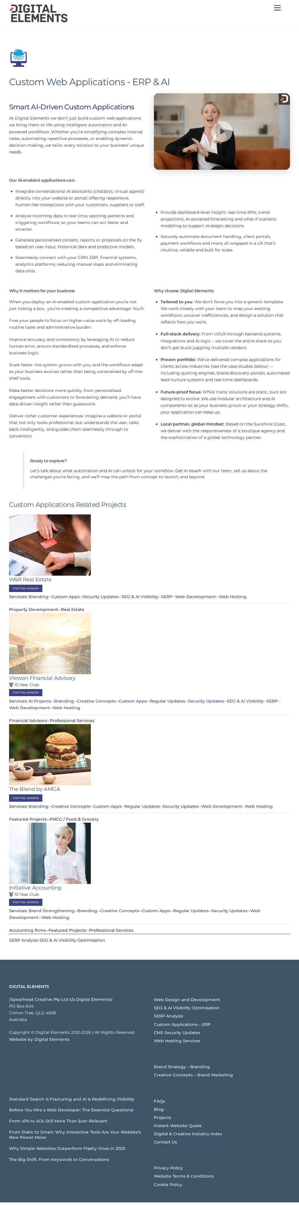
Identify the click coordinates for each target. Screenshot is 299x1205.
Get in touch (188, 470)
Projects (162, 1117)
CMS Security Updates (177, 1032)
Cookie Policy (168, 1184)
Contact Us (165, 1142)
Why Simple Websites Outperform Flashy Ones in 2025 (67, 1148)
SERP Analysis (23, 940)
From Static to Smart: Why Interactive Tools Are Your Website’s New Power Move (75, 1134)
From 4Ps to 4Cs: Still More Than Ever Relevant (58, 1121)
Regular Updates (167, 701)
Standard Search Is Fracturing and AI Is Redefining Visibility (71, 1099)
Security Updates (101, 596)
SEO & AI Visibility (139, 596)
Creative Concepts (96, 701)
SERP (166, 596)
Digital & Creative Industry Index (188, 1133)
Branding (38, 596)
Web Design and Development (187, 999)
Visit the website (26, 588)
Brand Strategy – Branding (182, 1066)
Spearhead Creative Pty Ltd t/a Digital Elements (61, 999)
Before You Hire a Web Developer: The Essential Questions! (71, 1110)
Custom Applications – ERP (182, 1024)
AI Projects (40, 701)
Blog (159, 1109)
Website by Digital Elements (39, 1039)
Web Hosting (232, 596)
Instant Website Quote (178, 1125)
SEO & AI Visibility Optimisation (72, 940)
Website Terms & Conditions (184, 1176)
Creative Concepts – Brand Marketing (193, 1075)
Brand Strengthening (51, 910)
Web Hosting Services (177, 1040)
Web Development (195, 596)
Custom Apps (65, 596)
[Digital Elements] (38, 23)
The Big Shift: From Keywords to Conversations (59, 1159)
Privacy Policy (168, 1168)
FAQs (159, 1101)
